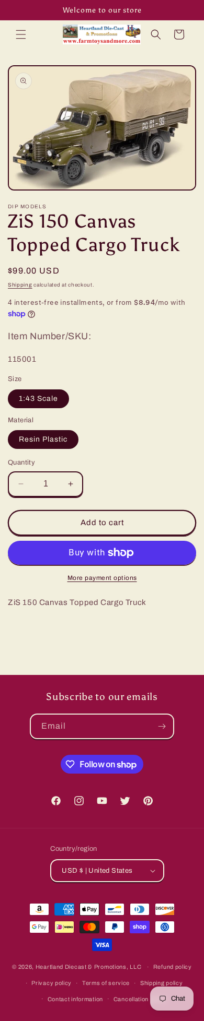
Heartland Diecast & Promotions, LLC (89, 967)
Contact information (75, 999)
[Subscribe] (161, 726)
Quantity (21, 462)
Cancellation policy (140, 999)
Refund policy (172, 967)
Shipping (20, 285)
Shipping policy (161, 983)
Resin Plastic (43, 439)
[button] (20, 34)
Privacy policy (51, 983)
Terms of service (106, 983)
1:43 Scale (38, 398)
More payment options (102, 577)
